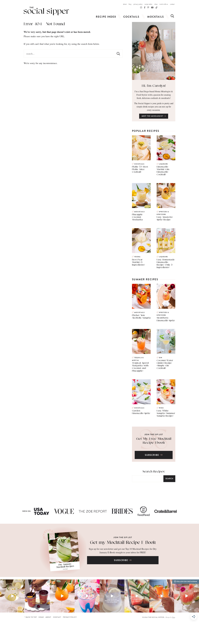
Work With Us (163, 4)
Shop (155, 4)
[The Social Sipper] (46, 11)
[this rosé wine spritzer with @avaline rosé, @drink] (37, 596)
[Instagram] (141, 7)
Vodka (137, 257)
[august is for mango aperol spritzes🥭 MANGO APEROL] (62, 596)
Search (169, 478)
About (125, 4)
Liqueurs (163, 164)
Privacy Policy (138, 4)
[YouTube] (152, 7)
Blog (130, 4)
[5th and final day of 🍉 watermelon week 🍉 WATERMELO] (161, 596)
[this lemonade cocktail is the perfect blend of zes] (112, 596)
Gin (160, 358)
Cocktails (131, 17)
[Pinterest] (148, 7)
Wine (161, 408)
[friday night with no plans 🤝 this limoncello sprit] (12, 596)
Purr (173, 617)
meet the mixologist (153, 116)
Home (41, 617)
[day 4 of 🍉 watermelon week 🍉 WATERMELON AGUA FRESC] (186, 596)
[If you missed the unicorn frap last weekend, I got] (87, 596)
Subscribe (152, 455)
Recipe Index (148, 4)
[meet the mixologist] (153, 51)
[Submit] (118, 53)
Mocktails (155, 17)
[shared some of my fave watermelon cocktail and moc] (136, 596)
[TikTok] (144, 7)
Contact (172, 4)
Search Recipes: (154, 471)
